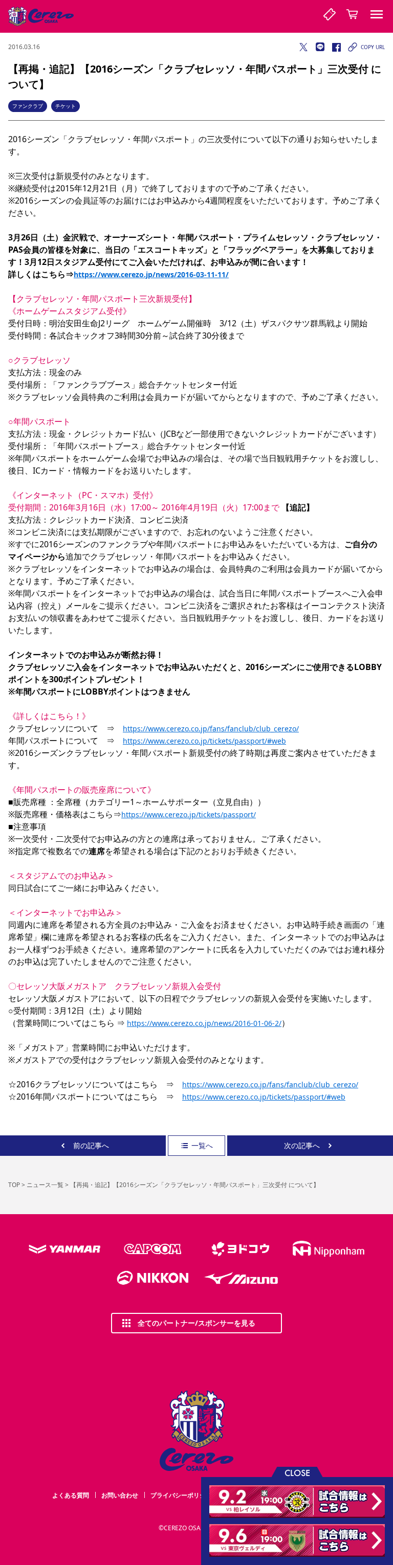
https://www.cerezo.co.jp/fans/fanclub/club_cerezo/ (211, 728)
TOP (14, 1184)
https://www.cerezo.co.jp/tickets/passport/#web (204, 741)
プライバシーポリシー (181, 1495)
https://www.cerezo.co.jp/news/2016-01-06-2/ (204, 1023)
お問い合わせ (119, 1495)
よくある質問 (70, 1495)
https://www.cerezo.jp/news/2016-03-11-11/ (151, 274)
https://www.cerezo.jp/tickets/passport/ (188, 814)
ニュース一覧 (45, 1184)
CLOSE (297, 1472)
